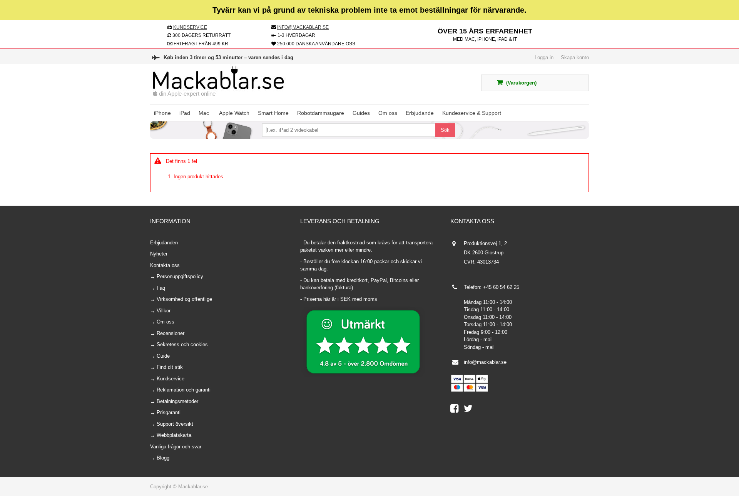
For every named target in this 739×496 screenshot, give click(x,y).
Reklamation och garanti (184, 390)
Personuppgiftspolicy (180, 276)
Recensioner (170, 333)
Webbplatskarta (174, 435)
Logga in (544, 57)
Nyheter (158, 254)
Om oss (165, 322)
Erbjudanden (164, 243)
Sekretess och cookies (182, 344)
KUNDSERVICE (190, 27)
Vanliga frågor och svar (175, 447)
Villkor (164, 311)
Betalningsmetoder (177, 401)
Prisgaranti (169, 412)
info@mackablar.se (485, 362)
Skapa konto (575, 57)
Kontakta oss (165, 265)
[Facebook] (457, 410)
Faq (161, 288)
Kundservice (170, 379)
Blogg (163, 458)
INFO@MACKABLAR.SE (303, 27)
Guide (163, 356)
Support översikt (175, 424)
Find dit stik (170, 367)
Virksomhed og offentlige (184, 299)
